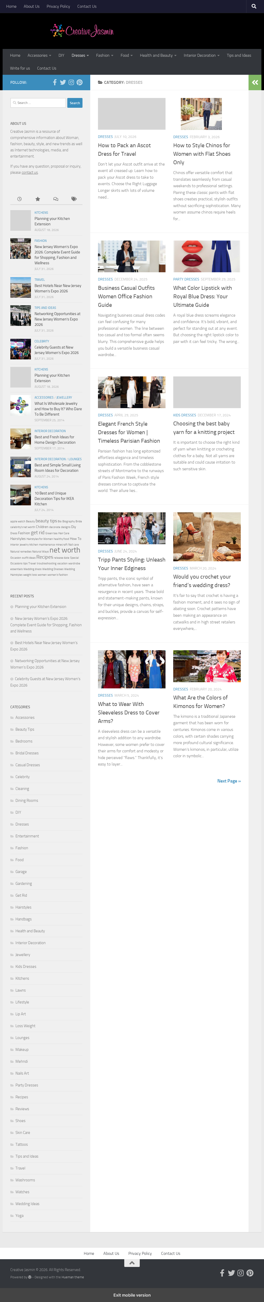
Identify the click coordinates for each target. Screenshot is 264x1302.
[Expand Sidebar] (255, 82)
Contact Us (86, 6)
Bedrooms (23, 741)
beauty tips (46, 520)
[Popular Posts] (37, 199)
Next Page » (229, 781)
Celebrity (42, 341)
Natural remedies (20, 551)
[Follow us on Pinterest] (79, 82)
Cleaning (22, 788)
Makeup (22, 1049)
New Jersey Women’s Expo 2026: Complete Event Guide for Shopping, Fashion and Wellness (46, 624)
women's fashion (57, 574)
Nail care (73, 544)
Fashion (103, 55)
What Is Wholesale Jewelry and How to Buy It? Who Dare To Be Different (58, 409)
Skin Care (22, 1132)
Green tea (51, 533)
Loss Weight (25, 1026)
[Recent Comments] (55, 199)
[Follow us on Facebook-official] (55, 82)
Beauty (30, 521)
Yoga (19, 1215)
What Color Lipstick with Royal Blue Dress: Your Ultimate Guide (202, 296)
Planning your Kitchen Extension (40, 606)
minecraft (62, 544)
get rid (38, 532)
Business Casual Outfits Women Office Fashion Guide (126, 296)
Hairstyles (18, 539)
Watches (22, 1192)
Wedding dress (32, 569)
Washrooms (25, 1180)
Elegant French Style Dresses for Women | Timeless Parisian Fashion (129, 432)
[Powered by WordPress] (29, 1277)
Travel (40, 280)
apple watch (17, 521)
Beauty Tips (24, 729)
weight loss (30, 574)
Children (42, 527)
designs (65, 527)
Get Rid (21, 895)
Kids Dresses (184, 415)
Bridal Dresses (27, 753)
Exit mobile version (132, 1295)
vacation (62, 563)
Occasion (15, 557)
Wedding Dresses (52, 569)
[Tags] (73, 199)
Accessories (37, 55)
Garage (21, 871)
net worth (65, 550)
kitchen (33, 544)
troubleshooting (46, 563)
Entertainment (27, 836)
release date (61, 557)
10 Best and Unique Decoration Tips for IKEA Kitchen (54, 498)
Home (11, 6)
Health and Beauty (156, 55)
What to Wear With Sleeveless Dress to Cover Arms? (129, 712)
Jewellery (64, 397)
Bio (60, 521)
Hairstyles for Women (40, 539)
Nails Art (22, 1073)
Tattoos (21, 1144)
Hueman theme (73, 1277)
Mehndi (21, 1061)
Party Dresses (186, 279)
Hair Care (63, 533)
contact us (30, 172)
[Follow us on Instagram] (71, 82)
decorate (54, 527)
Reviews (22, 1109)
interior (14, 544)
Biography (68, 521)
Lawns (20, 990)
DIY (61, 55)
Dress (13, 533)
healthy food (61, 539)
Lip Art (20, 1014)
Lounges (75, 459)
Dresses (78, 55)
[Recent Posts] (19, 199)
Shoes (20, 1120)
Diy (73, 527)
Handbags (23, 919)
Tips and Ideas (239, 55)
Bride (79, 521)
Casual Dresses (27, 765)
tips (25, 563)
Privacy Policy (58, 6)
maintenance (47, 544)
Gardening (23, 883)
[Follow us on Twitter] (63, 82)
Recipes (44, 557)
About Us (31, 6)
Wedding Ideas (27, 1203)
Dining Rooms (26, 800)
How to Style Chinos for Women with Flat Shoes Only (201, 154)
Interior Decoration (200, 55)
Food (125, 55)
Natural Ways (40, 551)
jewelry (24, 544)
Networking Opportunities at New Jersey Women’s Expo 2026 (57, 319)
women (42, 574)
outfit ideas (29, 557)
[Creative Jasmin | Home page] (82, 31)
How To (75, 539)
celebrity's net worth (22, 527)
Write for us (20, 68)
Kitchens (41, 213)
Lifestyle (22, 1002)
